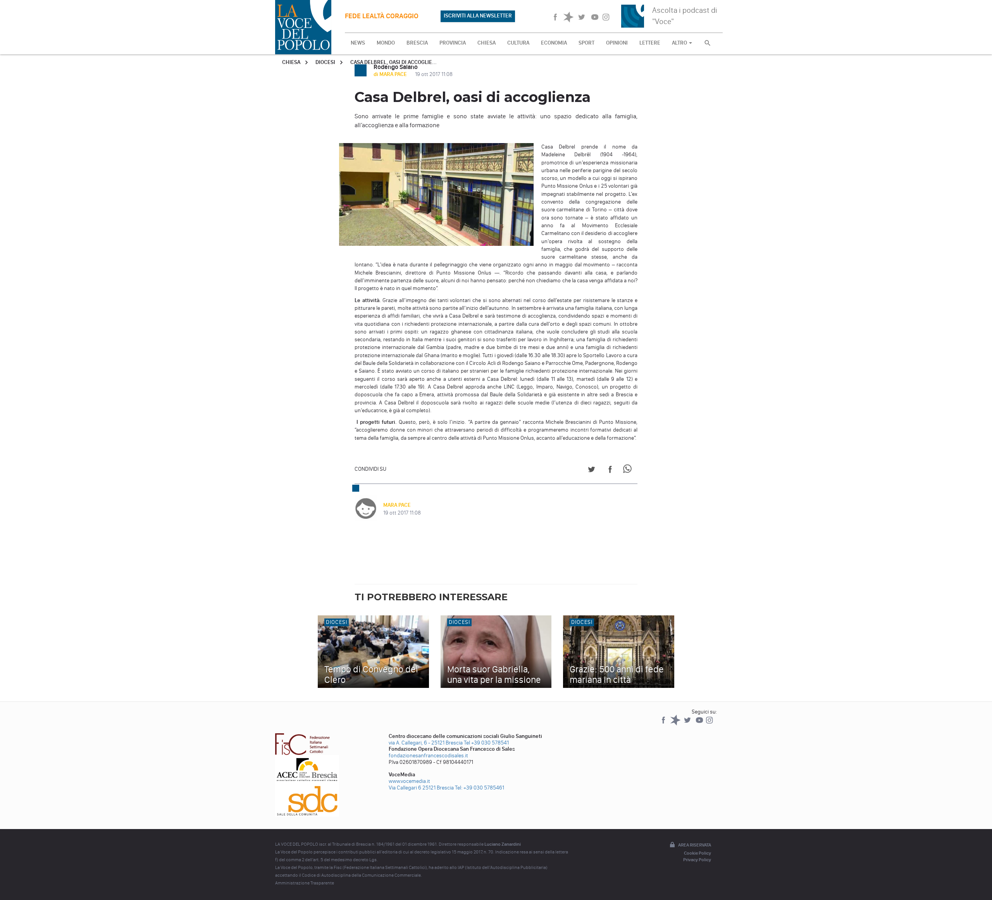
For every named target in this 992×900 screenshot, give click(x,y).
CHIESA (486, 43)
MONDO (386, 43)
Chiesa (291, 62)
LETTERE (649, 43)
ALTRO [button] (680, 43)
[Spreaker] (676, 723)
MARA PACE (397, 505)
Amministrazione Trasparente (304, 883)
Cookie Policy (697, 853)
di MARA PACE (391, 74)
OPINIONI (617, 43)
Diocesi (325, 62)
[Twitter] (688, 723)
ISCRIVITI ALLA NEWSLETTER (478, 15)
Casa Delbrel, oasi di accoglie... (393, 62)
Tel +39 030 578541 (486, 742)
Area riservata (694, 845)
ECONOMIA (554, 43)
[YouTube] (700, 723)
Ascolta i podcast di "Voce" (684, 15)
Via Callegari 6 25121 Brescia (421, 787)
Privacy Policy (697, 859)
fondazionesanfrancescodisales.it (428, 755)
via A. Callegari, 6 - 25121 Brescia (426, 742)
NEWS (358, 43)
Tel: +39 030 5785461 (479, 787)
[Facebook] (664, 723)
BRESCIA (417, 43)
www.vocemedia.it (409, 781)
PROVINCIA (452, 43)
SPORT (586, 43)
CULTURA (518, 43)
